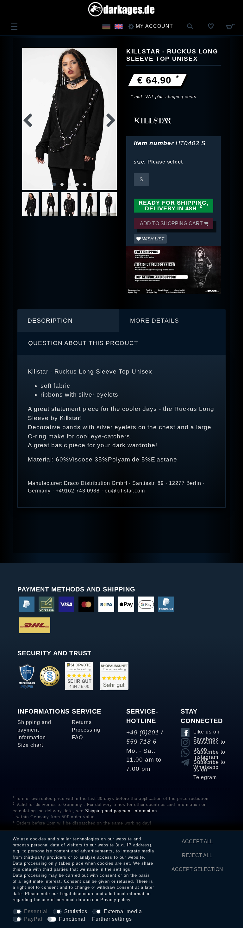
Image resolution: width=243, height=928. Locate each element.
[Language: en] (118, 26)
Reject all (197, 855)
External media (123, 911)
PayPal (33, 919)
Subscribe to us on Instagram (209, 743)
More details (154, 320)
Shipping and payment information (34, 730)
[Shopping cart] (230, 26)
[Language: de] (106, 26)
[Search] (190, 26)
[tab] (68, 320)
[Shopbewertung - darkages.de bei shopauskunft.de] (114, 675)
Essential (36, 911)
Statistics (76, 911)
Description (50, 320)
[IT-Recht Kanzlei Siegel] (49, 675)
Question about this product (83, 343)
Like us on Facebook (206, 733)
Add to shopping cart (171, 223)
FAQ (77, 737)
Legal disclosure (77, 893)
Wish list (152, 238)
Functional (72, 919)
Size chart (30, 745)
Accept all (197, 841)
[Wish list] (211, 26)
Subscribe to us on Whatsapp (209, 753)
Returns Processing (86, 726)
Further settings (112, 919)
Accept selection (197, 869)
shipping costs (180, 96)
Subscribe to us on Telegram (209, 763)
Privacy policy (115, 899)
